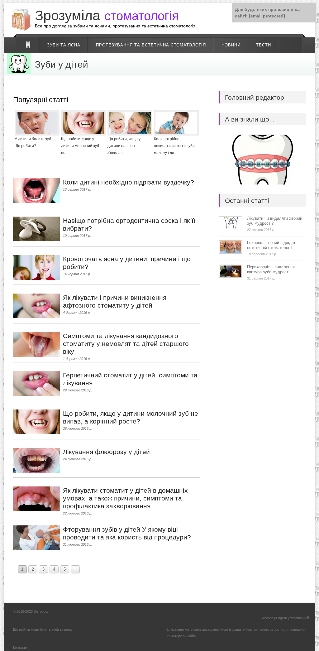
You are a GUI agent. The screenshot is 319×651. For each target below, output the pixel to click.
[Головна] (27, 45)
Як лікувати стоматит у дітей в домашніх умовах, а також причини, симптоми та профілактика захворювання (125, 498)
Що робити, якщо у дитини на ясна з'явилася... (123, 146)
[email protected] (267, 15)
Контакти (20, 647)
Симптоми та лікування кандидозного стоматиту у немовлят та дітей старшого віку (126, 343)
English (281, 618)
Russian (267, 618)
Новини (230, 45)
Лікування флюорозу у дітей (106, 451)
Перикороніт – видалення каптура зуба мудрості (271, 269)
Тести (263, 45)
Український (299, 618)
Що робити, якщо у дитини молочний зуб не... (80, 146)
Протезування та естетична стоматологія (151, 45)
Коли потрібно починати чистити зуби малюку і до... (174, 146)
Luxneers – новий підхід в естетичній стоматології (271, 245)
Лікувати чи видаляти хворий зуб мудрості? (274, 221)
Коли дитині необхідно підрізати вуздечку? (128, 182)
